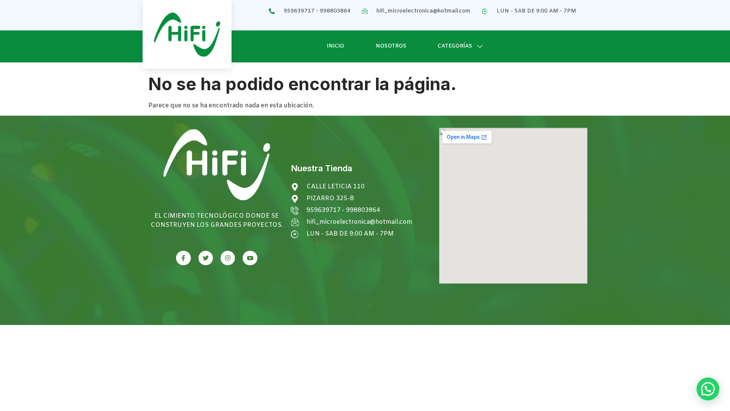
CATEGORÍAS (455, 46)
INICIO (335, 46)
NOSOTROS (391, 46)
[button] (708, 389)
